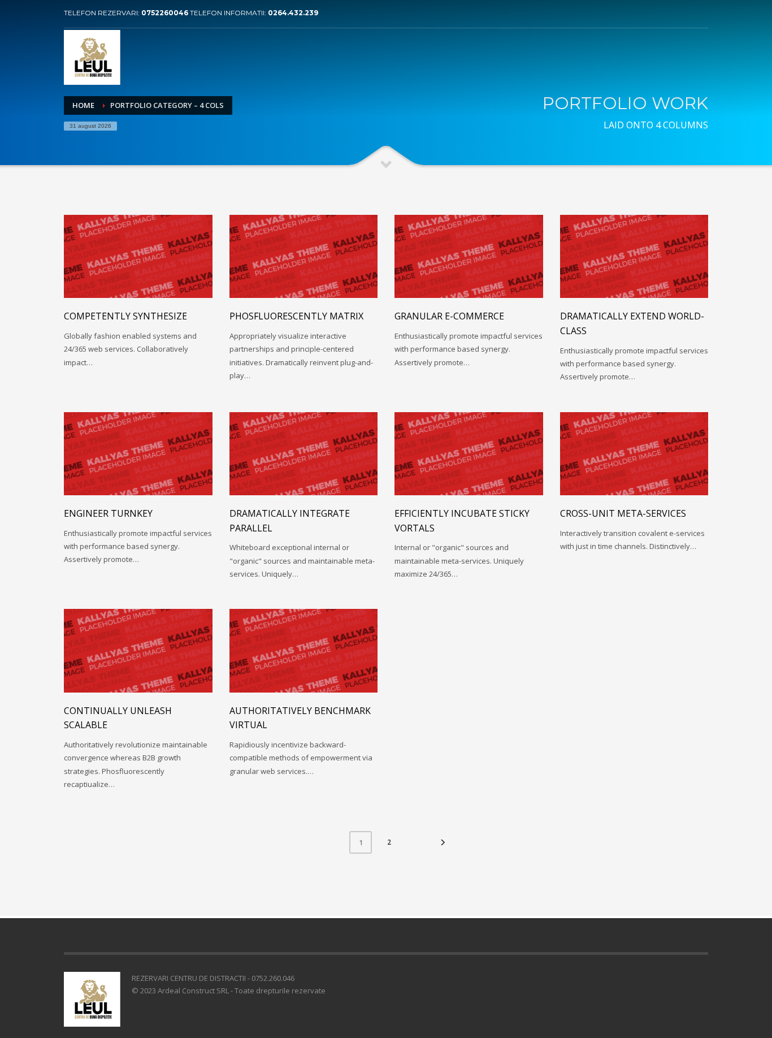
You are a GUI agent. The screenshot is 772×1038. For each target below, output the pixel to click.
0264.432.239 (293, 12)
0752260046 (165, 12)
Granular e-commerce (449, 316)
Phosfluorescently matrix (296, 316)
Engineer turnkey (108, 513)
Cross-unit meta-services (623, 513)
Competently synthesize (125, 316)
